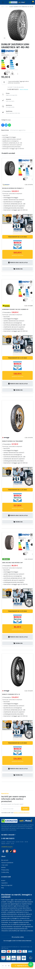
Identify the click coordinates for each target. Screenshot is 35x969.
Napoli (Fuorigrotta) (6, 885)
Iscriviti (25, 808)
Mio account (4, 860)
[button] (4, 38)
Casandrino (4, 883)
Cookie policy (5, 872)
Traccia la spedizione (7, 862)
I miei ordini (4, 865)
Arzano (3, 880)
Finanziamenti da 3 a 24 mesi (17, 237)
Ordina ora (19, 269)
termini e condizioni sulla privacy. (22, 812)
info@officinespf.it (6, 847)
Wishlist (3, 867)
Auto (7, 6)
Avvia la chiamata (24, 89)
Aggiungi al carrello (23, 965)
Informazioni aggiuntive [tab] (17, 130)
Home (2, 6)
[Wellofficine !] (17, 2)
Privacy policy (5, 870)
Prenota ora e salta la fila (19, 262)
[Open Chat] (30, 957)
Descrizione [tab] (5, 130)
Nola (2, 888)
